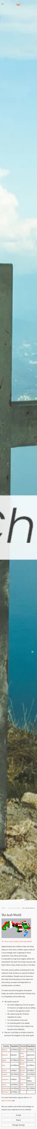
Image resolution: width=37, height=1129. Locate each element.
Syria (22, 1074)
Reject (18, 1120)
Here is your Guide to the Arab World (18, 941)
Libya (4, 1084)
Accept (18, 1115)
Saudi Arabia (22, 1065)
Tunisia (23, 1079)
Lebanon (5, 1079)
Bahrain (5, 1055)
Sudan (22, 1070)
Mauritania (6, 1088)
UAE (21, 1084)
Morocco (5, 1092)
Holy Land (22, 1055)
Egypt (4, 1060)
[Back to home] (18, 4)
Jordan (4, 1070)
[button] (2, 4)
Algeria (4, 1049)
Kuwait (4, 1074)
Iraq (3, 1065)
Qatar (22, 1060)
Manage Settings (18, 1125)
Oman (22, 1049)
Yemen (22, 1088)
